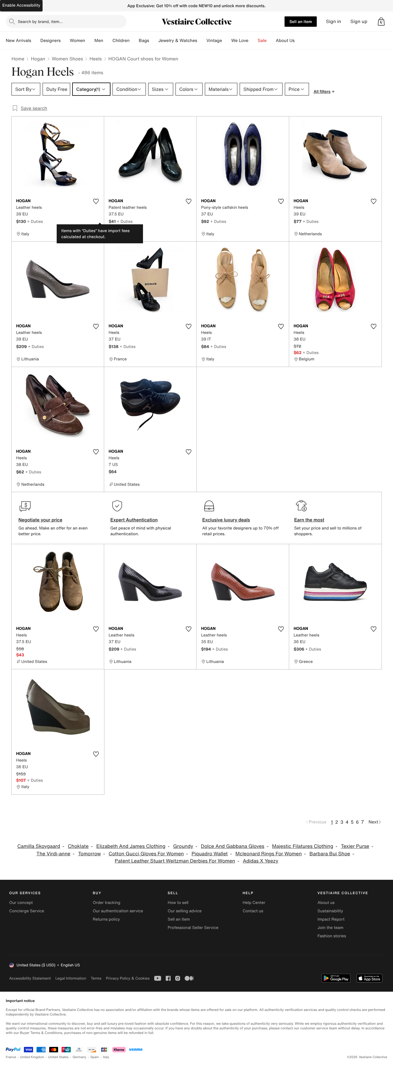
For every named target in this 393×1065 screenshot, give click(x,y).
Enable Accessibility (21, 5)
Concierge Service (26, 911)
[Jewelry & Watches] (201, 40)
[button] (381, 22)
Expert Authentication (134, 519)
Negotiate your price (40, 519)
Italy (106, 1057)
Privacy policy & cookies (128, 978)
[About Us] (299, 40)
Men (98, 40)
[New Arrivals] (35, 40)
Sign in (333, 21)
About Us (285, 40)
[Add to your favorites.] (96, 201)
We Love (240, 40)
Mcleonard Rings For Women (268, 853)
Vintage (214, 40)
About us (326, 903)
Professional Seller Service (193, 928)
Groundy (183, 846)
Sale (262, 40)
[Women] (89, 40)
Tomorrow (89, 853)
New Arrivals (18, 40)
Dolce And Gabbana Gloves (232, 846)
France (11, 1057)
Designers (50, 40)
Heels (95, 58)
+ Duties (35, 221)
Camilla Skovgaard (38, 846)
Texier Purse (355, 846)
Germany (79, 1057)
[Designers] (65, 40)
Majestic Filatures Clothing (302, 846)
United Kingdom (32, 1057)
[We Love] (253, 40)
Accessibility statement (30, 978)
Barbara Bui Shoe (330, 853)
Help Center (254, 903)
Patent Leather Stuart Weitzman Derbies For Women (175, 861)
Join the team (331, 928)
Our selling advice (185, 911)
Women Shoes (67, 58)
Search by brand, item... (40, 21)
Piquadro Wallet (210, 853)
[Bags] (153, 40)
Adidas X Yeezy (260, 861)
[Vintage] (226, 40)
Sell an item (300, 21)
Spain (94, 1057)
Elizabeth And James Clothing (130, 846)
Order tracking (106, 903)
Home (18, 58)
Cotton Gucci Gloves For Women (146, 853)
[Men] (108, 40)
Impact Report (331, 919)
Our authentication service (118, 911)
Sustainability (330, 911)
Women (77, 40)
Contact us (253, 911)
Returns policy (106, 919)
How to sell (178, 903)
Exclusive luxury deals (226, 519)
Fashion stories (332, 936)
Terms (96, 978)
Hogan (38, 58)
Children (121, 40)
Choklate (78, 846)
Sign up (358, 21)
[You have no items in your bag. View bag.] (381, 22)
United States (58, 1057)
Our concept (21, 903)
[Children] (134, 40)
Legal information (70, 978)
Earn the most (309, 519)
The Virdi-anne (53, 853)
